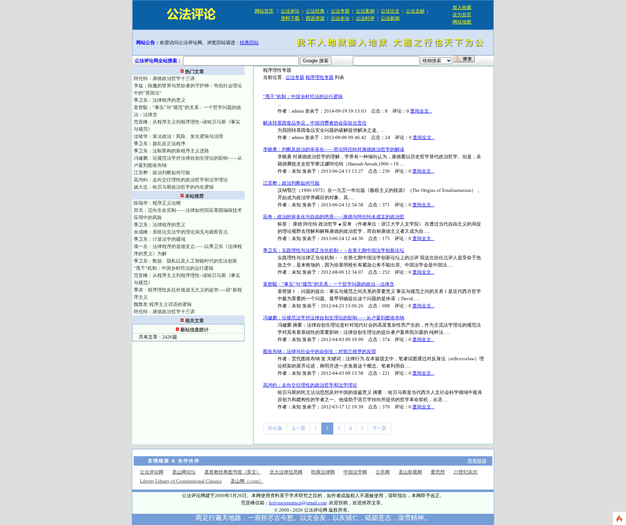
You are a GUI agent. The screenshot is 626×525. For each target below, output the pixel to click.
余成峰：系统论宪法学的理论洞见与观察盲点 (181, 232)
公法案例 (365, 11)
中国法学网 (355, 472)
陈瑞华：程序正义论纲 (157, 203)
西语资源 (315, 18)
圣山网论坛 (184, 472)
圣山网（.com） (246, 481)
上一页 (298, 428)
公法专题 (340, 11)
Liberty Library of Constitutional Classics (181, 481)
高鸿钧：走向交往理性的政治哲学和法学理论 (181, 179)
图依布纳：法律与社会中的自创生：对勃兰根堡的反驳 (319, 351)
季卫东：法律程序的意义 (159, 100)
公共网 (383, 472)
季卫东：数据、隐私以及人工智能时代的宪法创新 (185, 261)
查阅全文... (421, 111)
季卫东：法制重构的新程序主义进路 (171, 151)
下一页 (379, 428)
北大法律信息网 (286, 472)
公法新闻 (390, 18)
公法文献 (415, 11)
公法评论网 (151, 472)
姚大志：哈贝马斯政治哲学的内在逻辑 (174, 187)
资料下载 (290, 18)
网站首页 (264, 11)
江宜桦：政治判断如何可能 (162, 172)
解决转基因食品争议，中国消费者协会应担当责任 (315, 123)
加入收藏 (461, 7)
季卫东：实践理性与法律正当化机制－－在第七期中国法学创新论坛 (333, 250)
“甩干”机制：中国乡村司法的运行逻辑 (173, 268)
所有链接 (477, 460)
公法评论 (290, 11)
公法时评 (365, 18)
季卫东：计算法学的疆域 (159, 239)
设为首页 (461, 14)
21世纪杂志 (465, 472)
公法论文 (390, 11)
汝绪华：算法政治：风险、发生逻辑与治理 (178, 136)
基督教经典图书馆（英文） (232, 472)
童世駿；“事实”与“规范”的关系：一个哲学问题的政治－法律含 (328, 284)
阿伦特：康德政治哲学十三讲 (164, 78)
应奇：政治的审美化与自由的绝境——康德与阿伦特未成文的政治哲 (333, 216)
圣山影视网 (410, 472)
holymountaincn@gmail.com (298, 502)
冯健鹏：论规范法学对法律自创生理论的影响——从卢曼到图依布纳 (333, 317)
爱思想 (438, 472)
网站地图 (461, 22)
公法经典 (315, 11)
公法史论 (340, 18)
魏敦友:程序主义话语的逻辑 (163, 304)
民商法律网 (323, 472)
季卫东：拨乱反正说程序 (159, 143)
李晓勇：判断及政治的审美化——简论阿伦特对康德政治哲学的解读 (333, 149)
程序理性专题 (319, 77)
